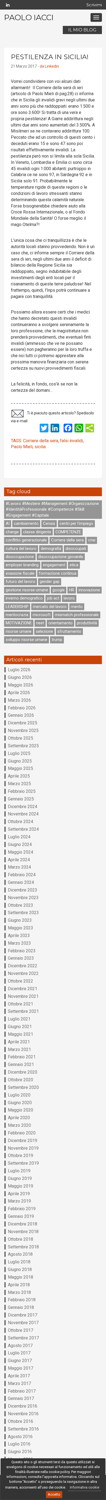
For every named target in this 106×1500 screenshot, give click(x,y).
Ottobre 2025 (20, 738)
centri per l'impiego (76, 523)
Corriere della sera (40, 440)
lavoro (69, 598)
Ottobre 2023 (20, 905)
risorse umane (19, 631)
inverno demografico (24, 598)
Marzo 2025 (19, 783)
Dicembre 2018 (22, 1224)
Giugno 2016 (20, 1451)
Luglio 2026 (19, 669)
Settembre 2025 (23, 745)
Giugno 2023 (20, 920)
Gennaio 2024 (21, 882)
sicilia (40, 446)
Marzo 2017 (19, 1383)
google (58, 590)
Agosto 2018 (20, 1254)
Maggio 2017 (20, 1368)
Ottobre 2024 (20, 821)
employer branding (22, 564)
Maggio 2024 (20, 852)
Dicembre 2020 (22, 1072)
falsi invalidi (71, 440)
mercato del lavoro (50, 606)
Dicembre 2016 (22, 1406)
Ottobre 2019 (20, 1155)
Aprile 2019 (19, 1193)
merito (77, 606)
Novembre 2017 (23, 1322)
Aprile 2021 (19, 1041)
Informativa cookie (84, 1487)
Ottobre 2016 (20, 1421)
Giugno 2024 (20, 844)
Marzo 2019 (19, 1201)
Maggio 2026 (20, 685)
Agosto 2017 (20, 1345)
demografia (51, 548)
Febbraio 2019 (22, 1208)
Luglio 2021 (19, 1019)
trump (57, 639)
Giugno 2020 (20, 1102)
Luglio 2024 (19, 836)
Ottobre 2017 (20, 1330)
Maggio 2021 (20, 1034)
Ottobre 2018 (20, 1239)
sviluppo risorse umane (26, 639)
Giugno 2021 (20, 1026)
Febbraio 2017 (22, 1391)
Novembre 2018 (23, 1231)
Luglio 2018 (19, 1261)
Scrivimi (94, 4)
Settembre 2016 (23, 1429)
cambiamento (26, 523)
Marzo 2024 (19, 867)
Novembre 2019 (23, 1148)
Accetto (54, 1494)
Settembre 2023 (23, 912)
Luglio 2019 (19, 1170)
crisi (91, 540)
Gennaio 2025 (21, 799)
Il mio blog (82, 29)
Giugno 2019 (20, 1178)
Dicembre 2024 (22, 806)
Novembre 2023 (23, 897)
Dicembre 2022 (22, 965)
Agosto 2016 (20, 1436)
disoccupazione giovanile (60, 556)
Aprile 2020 (19, 1117)
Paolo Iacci (29, 17)
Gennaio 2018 (21, 1307)
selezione (44, 631)
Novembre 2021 (23, 996)
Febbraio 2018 (22, 1299)
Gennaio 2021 (21, 1064)
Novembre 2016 (23, 1413)
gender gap (50, 581)
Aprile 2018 (19, 1284)
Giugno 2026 (20, 677)
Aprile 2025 (19, 776)
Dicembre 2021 (22, 988)
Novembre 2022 (23, 973)
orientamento (60, 623)
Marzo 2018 (19, 1292)
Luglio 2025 (19, 753)
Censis (49, 523)
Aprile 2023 (19, 935)
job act (53, 598)
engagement (54, 564)
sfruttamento (69, 631)
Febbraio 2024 (22, 874)
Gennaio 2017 (21, 1398)
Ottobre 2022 (20, 981)
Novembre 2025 (23, 730)
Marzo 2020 (19, 1125)
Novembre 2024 (23, 814)
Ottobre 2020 (20, 1079)
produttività (87, 623)
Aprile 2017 (19, 1375)
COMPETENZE (68, 531)
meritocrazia (17, 614)
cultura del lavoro (21, 548)
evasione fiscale (20, 573)
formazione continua (57, 573)
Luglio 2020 (19, 1095)
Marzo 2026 (19, 700)
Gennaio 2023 (21, 958)
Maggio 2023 (20, 927)
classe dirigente (37, 531)
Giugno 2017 (20, 1360)
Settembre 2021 (23, 1011)
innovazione (89, 590)
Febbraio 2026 (22, 707)
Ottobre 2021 (20, 1004)
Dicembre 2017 (22, 1315)
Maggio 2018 (20, 1277)
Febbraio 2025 (22, 791)
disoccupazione (20, 556)
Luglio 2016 (19, 1444)
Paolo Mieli (22, 446)
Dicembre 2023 (22, 890)
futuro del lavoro (20, 581)
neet (40, 623)
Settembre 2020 (23, 1087)
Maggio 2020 (20, 1110)
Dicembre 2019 (22, 1140)
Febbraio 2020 (22, 1132)
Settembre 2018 (23, 1246)
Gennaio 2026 (21, 715)
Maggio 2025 (20, 768)
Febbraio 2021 (22, 1056)
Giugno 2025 (20, 761)
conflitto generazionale (26, 540)
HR (71, 590)
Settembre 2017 (23, 1338)
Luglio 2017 (19, 1353)
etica (74, 564)
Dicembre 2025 (22, 722)
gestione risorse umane (27, 590)
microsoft (42, 614)
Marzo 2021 (19, 1049)
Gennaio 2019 (21, 1216)
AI (8, 523)
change (12, 531)
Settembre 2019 (23, 1163)
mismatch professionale (77, 614)
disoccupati (76, 548)
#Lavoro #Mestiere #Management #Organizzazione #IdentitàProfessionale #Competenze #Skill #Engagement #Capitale (52, 509)
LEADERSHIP (17, 606)
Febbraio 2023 (22, 950)
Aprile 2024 (19, 859)
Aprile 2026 (19, 692)
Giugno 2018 (20, 1269)
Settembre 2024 (23, 829)
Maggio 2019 (20, 1186)
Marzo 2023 (19, 943)
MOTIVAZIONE (19, 623)
